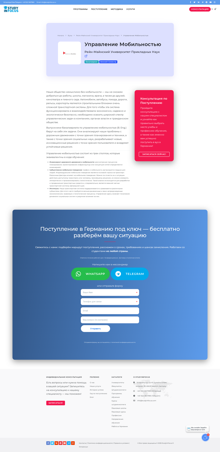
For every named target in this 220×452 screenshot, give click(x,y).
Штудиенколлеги (119, 390)
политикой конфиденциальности (123, 342)
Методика (117, 9)
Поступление (99, 9)
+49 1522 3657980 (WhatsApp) (149, 391)
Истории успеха (96, 390)
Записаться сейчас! (154, 154)
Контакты (82, 443)
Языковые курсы (119, 412)
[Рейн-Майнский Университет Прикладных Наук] (86, 56)
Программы (80, 9)
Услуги (130, 9)
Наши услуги (95, 386)
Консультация (200, 9)
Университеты (118, 383)
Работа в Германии (120, 426)
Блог (92, 397)
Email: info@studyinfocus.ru (46, 2)
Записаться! (55, 403)
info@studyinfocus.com (146, 401)
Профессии (117, 415)
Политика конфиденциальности (100, 443)
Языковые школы (119, 408)
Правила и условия (121, 443)
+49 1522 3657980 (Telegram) (148, 396)
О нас (92, 383)
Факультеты (117, 386)
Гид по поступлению (98, 394)
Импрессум (83, 447)
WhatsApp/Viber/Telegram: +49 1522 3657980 (18, 2)
